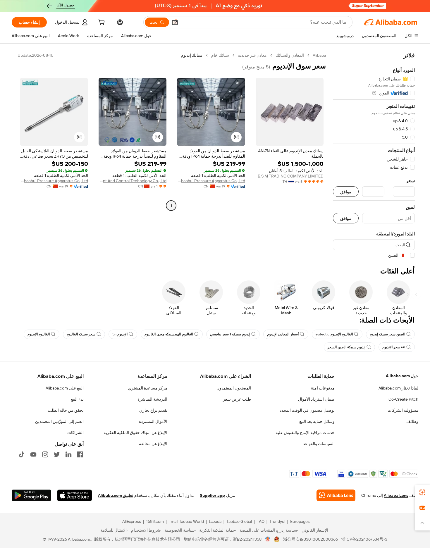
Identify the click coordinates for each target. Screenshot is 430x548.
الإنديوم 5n (120, 334)
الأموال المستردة (153, 421)
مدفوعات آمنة (323, 388)
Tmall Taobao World (186, 521)
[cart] (101, 23)
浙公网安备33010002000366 (310, 539)
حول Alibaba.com (402, 375)
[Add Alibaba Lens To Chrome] (336, 495)
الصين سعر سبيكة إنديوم (387, 334)
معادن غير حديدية (252, 55)
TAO (260, 521)
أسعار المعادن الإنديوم (283, 334)
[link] (422, 492)
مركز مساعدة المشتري (147, 388)
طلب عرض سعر (237, 399)
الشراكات (75, 432)
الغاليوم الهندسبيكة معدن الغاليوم (169, 334)
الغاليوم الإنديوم (38, 334)
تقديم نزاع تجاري (153, 410)
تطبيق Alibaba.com (115, 495)
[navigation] (374, 155)
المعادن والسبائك (290, 55)
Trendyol (277, 521)
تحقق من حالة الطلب (66, 410)
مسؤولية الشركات (403, 410)
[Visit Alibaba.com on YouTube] (33, 454)
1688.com (155, 521)
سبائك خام (220, 55)
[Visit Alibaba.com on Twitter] (56, 454)
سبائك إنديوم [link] (191, 55)
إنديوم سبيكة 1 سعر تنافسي (230, 334)
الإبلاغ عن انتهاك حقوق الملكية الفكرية (135, 432)
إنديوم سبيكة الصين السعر (346, 347)
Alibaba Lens (396, 495)
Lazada (215, 521)
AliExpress (131, 521)
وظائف (412, 421)
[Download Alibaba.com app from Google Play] (31, 495)
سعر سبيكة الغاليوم (81, 334)
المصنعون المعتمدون (233, 388)
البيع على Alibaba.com (65, 388)
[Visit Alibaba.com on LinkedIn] (68, 454)
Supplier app (212, 495)
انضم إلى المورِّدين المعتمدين (59, 421)
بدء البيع (77, 399)
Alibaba (319, 55)
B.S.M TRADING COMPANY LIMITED (291, 176)
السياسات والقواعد (319, 443)
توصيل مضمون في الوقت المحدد (307, 410)
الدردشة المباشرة (152, 399)
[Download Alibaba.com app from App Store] (74, 495)
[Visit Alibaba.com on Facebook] (80, 454)
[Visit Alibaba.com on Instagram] (45, 454)
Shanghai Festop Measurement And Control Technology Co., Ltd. (133, 180)
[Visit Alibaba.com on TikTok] (21, 454)
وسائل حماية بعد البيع (317, 421)
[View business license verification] (268, 539)
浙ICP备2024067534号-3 (364, 539)
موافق (345, 191)
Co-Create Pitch (403, 399)
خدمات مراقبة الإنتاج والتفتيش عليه (305, 432)
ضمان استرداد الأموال (316, 399)
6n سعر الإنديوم (393, 347)
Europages (300, 521)
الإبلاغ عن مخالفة (153, 443)
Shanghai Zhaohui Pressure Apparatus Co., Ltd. (211, 180)
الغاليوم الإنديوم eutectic (334, 334)
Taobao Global (239, 521)
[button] (174, 22)
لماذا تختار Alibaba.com (398, 388)
